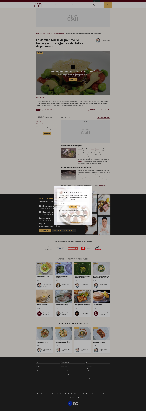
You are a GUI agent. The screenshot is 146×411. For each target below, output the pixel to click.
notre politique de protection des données (73, 214)
